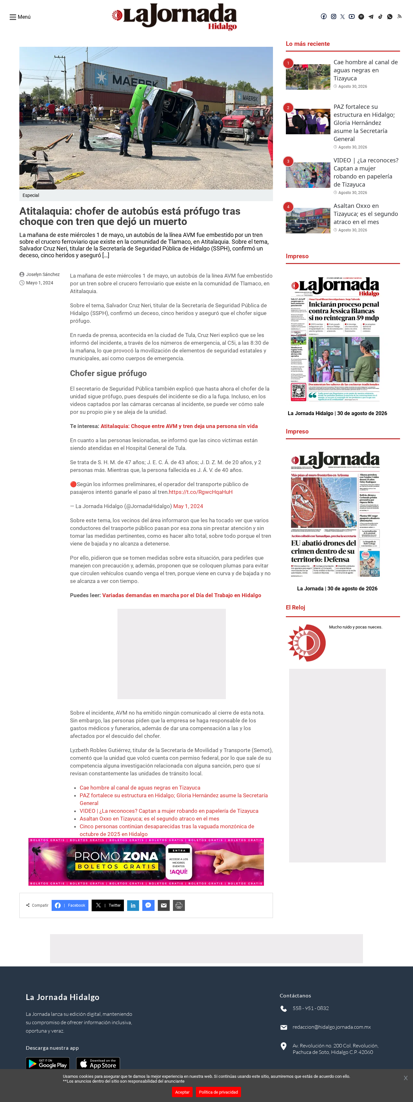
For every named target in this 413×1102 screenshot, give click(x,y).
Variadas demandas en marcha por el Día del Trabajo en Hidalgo (181, 595)
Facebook (74, 905)
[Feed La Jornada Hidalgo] (400, 17)
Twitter (113, 905)
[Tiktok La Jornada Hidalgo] (381, 17)
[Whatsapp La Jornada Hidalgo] (390, 17)
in (133, 905)
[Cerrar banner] (406, 1078)
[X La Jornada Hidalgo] (342, 17)
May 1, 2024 (188, 506)
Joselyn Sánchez (43, 274)
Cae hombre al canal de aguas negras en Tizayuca (140, 787)
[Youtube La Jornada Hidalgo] (351, 17)
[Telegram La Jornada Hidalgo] (371, 17)
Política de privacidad (218, 1092)
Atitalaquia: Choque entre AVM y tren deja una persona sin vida (179, 426)
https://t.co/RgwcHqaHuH (201, 492)
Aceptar (182, 1092)
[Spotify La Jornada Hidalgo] (361, 17)
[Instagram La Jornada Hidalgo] (333, 17)
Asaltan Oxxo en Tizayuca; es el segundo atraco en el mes (149, 818)
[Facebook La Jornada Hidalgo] (324, 17)
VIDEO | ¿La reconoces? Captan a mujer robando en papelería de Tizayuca (169, 811)
